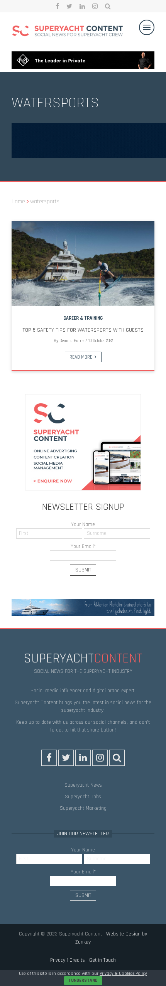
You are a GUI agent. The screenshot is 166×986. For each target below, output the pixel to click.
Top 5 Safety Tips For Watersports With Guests (83, 330)
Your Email (83, 546)
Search (108, 6)
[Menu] (147, 27)
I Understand (83, 980)
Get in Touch (102, 960)
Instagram (95, 6)
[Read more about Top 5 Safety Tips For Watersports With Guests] (83, 263)
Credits (77, 960)
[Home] (68, 32)
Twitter (69, 6)
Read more (80, 357)
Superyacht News (83, 785)
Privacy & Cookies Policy (123, 973)
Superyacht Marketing (83, 808)
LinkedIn (82, 6)
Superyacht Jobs (83, 796)
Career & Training (83, 318)
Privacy (57, 960)
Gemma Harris (71, 341)
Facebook (57, 6)
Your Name (83, 524)
